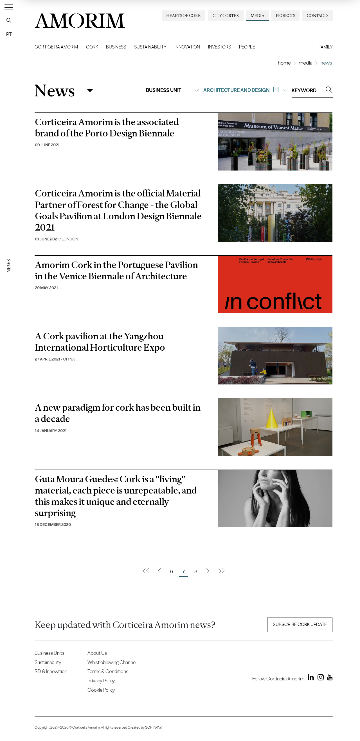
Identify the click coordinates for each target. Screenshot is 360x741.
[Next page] (207, 571)
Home (284, 62)
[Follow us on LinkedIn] (309, 678)
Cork (92, 47)
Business (116, 47)
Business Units (49, 653)
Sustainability (150, 47)
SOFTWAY (153, 727)
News (54, 90)
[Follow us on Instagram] (319, 678)
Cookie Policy (101, 690)
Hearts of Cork (183, 15)
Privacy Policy (101, 681)
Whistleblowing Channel (111, 662)
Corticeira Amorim (56, 47)
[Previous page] (159, 571)
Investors (219, 47)
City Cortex (226, 15)
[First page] (146, 571)
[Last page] (221, 571)
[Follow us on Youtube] (329, 678)
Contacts (317, 15)
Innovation (187, 47)
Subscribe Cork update (300, 624)
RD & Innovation (51, 671)
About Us (97, 653)
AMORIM (80, 18)
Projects (285, 15)
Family (325, 47)
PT (9, 34)
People (247, 47)
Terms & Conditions (107, 671)
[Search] (9, 20)
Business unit (163, 90)
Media (257, 15)
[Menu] (8, 7)
